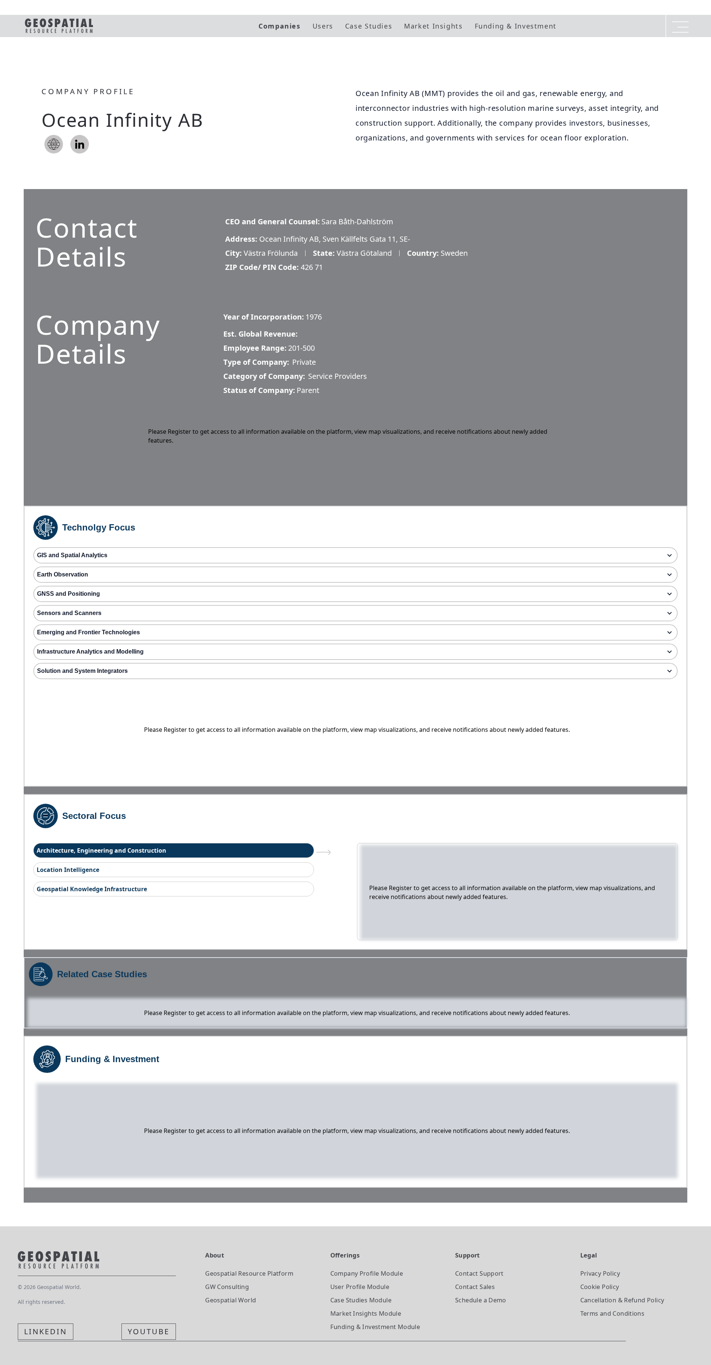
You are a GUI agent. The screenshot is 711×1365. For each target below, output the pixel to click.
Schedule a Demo (480, 1300)
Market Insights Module (365, 1313)
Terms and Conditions (612, 1313)
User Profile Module (359, 1286)
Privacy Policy (600, 1273)
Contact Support (479, 1273)
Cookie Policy (599, 1286)
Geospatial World (230, 1300)
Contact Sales (475, 1286)
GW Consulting (227, 1286)
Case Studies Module (360, 1300)
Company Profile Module (366, 1273)
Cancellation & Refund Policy (622, 1300)
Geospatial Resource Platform (249, 1273)
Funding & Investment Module (375, 1326)
